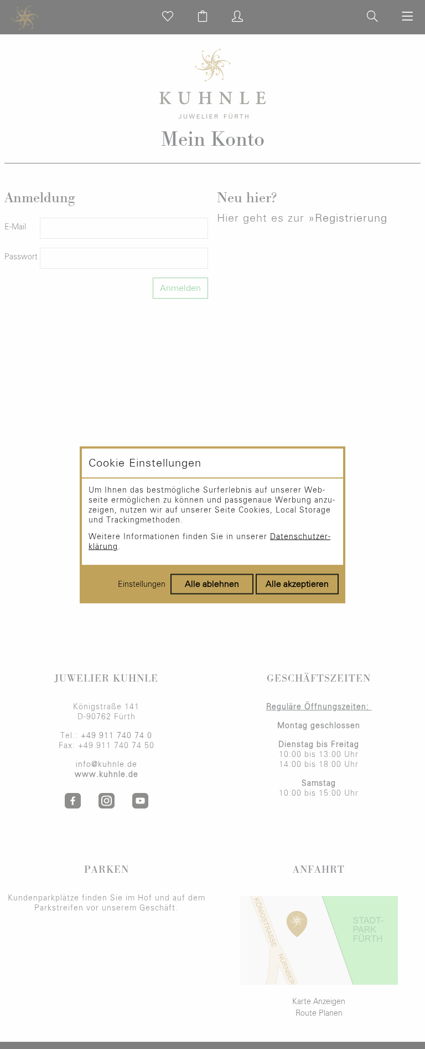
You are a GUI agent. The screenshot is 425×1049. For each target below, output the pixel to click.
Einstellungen (141, 584)
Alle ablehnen (212, 583)
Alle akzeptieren (297, 583)
